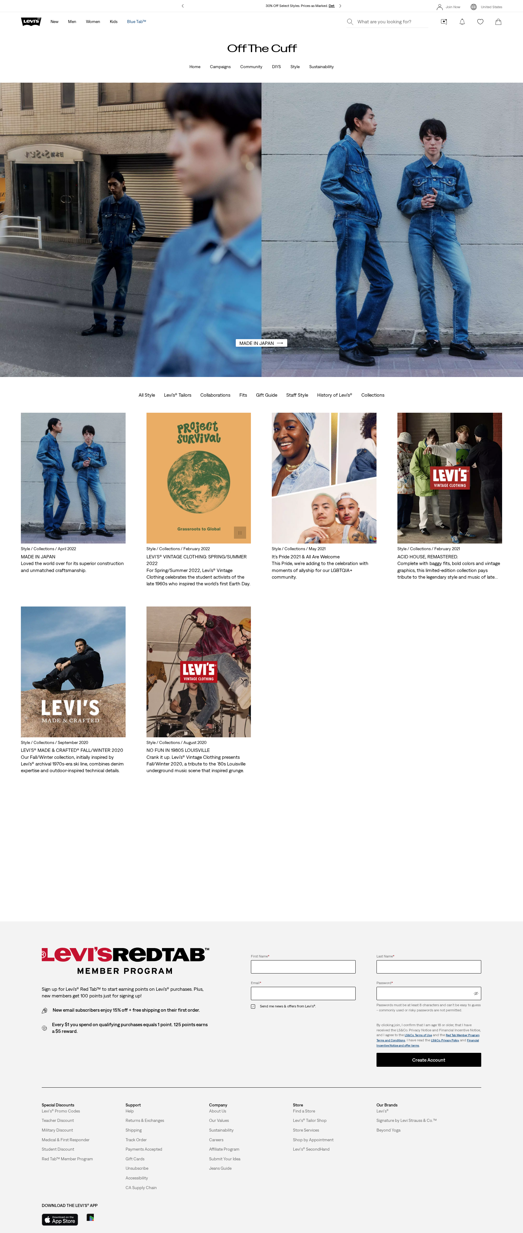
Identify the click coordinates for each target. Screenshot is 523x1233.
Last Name (385, 956)
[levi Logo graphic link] (31, 21)
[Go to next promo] (340, 6)
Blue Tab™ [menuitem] (136, 21)
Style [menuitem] (295, 66)
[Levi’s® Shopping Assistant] (444, 22)
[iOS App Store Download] (60, 1220)
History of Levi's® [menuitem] (334, 395)
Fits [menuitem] (243, 395)
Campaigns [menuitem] (220, 66)
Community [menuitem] (251, 66)
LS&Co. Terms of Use (418, 1035)
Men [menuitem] (72, 21)
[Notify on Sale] (462, 22)
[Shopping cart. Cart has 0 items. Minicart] (498, 22)
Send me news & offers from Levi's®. (288, 1006)
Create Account (428, 1060)
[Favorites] (480, 22)
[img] (476, 993)
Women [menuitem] (93, 21)
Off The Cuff (261, 48)
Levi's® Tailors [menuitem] (177, 395)
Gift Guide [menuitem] (266, 395)
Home (194, 66)
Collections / (46, 548)
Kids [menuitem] (113, 21)
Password (385, 983)
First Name (260, 956)
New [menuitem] (54, 21)
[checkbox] (255, 1006)
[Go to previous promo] (182, 6)
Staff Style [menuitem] (297, 395)
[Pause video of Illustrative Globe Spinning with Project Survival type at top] (240, 533)
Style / (27, 548)
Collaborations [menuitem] (215, 395)
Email (256, 983)
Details (334, 6)
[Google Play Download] (107, 1220)
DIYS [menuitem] (276, 66)
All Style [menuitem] (147, 395)
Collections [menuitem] (372, 395)
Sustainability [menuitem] (321, 66)
